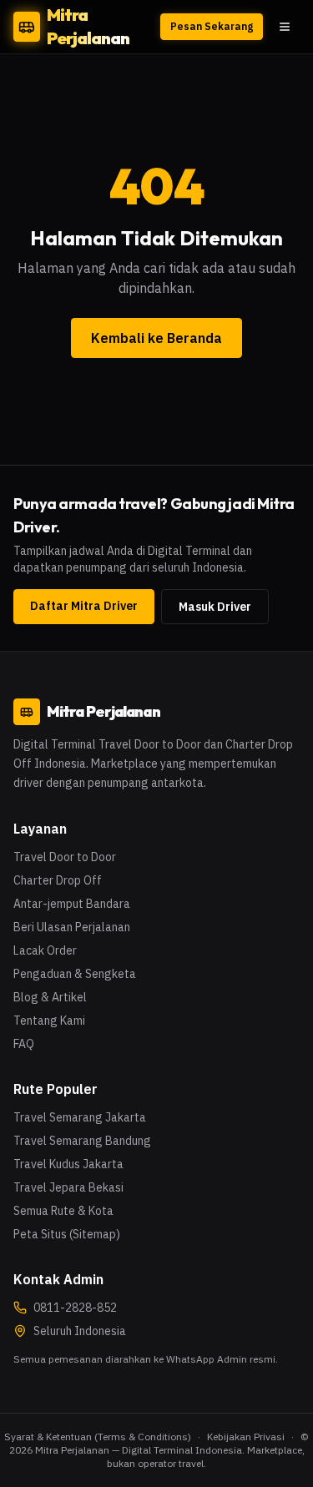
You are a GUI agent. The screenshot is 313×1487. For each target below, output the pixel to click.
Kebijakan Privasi (246, 1436)
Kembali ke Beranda (156, 338)
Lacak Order (45, 950)
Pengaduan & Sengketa (74, 973)
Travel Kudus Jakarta (68, 1164)
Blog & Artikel (50, 997)
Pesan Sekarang (211, 26)
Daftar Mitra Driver (84, 605)
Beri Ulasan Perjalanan (71, 927)
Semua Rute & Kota (63, 1210)
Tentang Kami (49, 1020)
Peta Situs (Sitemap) (66, 1234)
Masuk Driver (215, 606)
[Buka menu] (285, 27)
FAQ (23, 1043)
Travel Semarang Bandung (82, 1140)
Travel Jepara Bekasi (68, 1187)
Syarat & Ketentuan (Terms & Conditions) (97, 1436)
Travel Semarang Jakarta (79, 1117)
